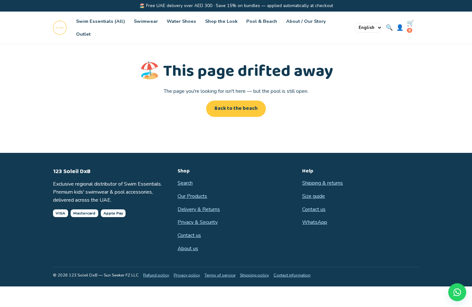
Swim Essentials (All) (100, 21)
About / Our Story (306, 21)
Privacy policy (187, 275)
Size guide (313, 196)
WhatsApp (314, 222)
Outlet (83, 34)
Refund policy (156, 275)
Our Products (192, 196)
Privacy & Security (198, 222)
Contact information (292, 275)
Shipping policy (254, 275)
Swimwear (146, 21)
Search (185, 183)
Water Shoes (181, 21)
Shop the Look (221, 21)
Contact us (189, 235)
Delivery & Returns (199, 209)
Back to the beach (236, 108)
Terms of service (220, 275)
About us (188, 248)
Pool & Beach (261, 21)
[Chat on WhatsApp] (457, 292)
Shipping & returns (322, 183)
